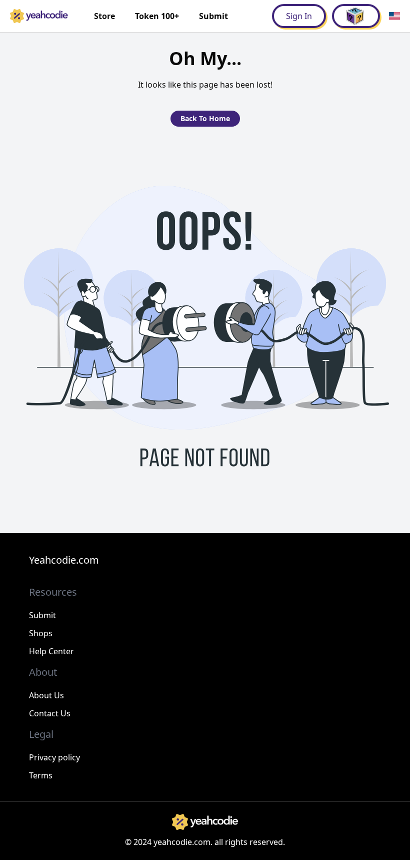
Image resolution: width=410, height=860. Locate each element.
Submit (213, 16)
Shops (40, 633)
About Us (46, 695)
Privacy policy (54, 757)
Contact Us (49, 713)
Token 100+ (157, 16)
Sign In (299, 16)
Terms (40, 775)
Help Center (51, 651)
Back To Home (205, 118)
